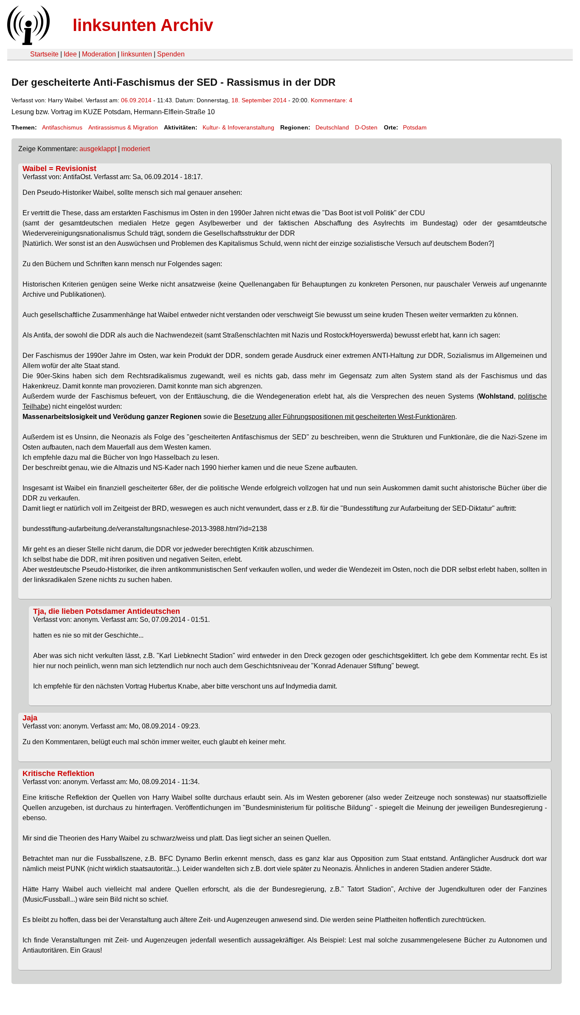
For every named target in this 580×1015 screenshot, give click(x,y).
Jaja (30, 718)
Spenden (171, 54)
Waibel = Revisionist (59, 168)
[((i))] (27, 42)
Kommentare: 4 (331, 100)
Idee (70, 54)
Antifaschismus (62, 127)
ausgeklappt (97, 148)
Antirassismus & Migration (123, 127)
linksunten (136, 54)
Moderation (99, 54)
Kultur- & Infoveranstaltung (238, 127)
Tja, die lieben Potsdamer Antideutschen (106, 611)
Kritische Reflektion (58, 773)
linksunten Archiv (143, 25)
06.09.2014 (136, 100)
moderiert (135, 148)
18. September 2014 (259, 100)
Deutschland (332, 127)
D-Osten (366, 127)
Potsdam (415, 127)
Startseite (44, 54)
